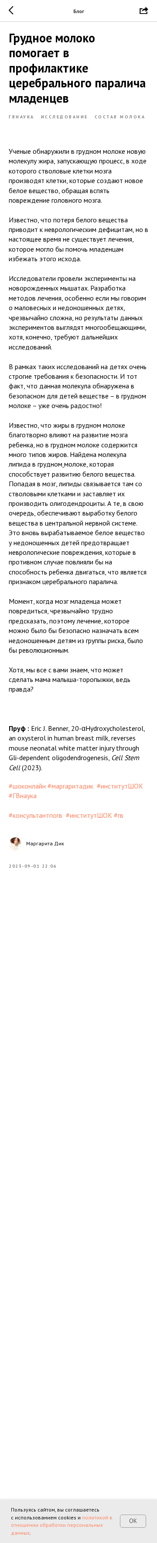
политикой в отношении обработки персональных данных (62, 1525)
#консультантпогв (35, 815)
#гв (118, 815)
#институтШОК (120, 786)
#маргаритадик (70, 786)
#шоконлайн (27, 786)
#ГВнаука (23, 795)
